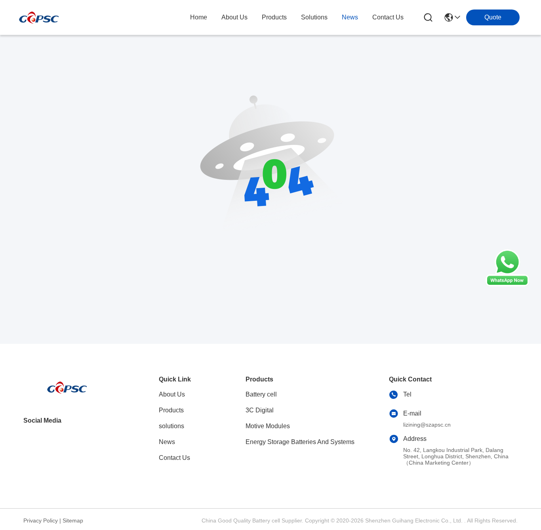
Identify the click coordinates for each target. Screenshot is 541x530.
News (167, 441)
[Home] (66, 397)
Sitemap (73, 520)
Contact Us (174, 457)
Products (171, 410)
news (350, 17)
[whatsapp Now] (507, 284)
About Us (172, 394)
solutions (314, 17)
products (274, 17)
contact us (388, 17)
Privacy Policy (40, 520)
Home (198, 17)
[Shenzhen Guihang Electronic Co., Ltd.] (39, 17)
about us (234, 17)
